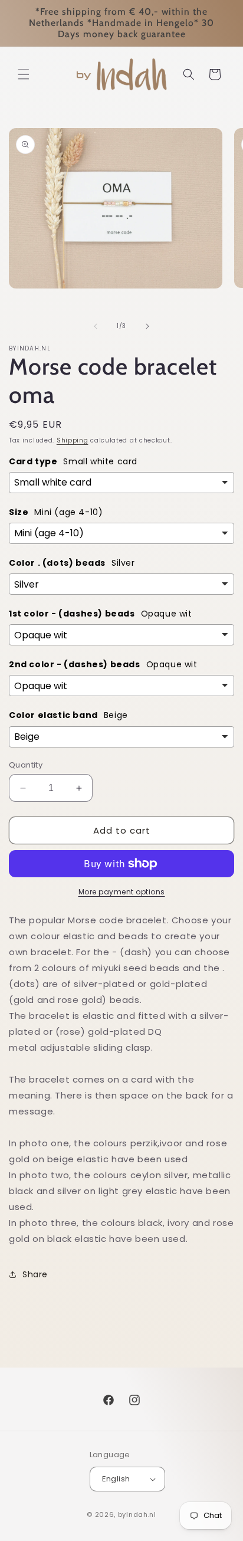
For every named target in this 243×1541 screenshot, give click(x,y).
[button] (24, 74)
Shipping (72, 440)
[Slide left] (96, 326)
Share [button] (35, 1274)
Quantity (25, 764)
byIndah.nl (137, 1514)
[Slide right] (147, 326)
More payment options (121, 892)
